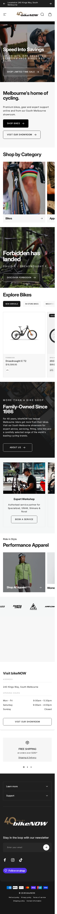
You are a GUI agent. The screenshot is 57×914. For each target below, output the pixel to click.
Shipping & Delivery (27, 757)
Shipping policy (19, 901)
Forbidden (10, 357)
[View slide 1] (24, 767)
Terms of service (39, 897)
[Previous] (4, 3)
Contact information (34, 901)
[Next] (50, 3)
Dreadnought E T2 (16, 361)
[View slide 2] (27, 767)
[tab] (11, 304)
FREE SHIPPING (27, 748)
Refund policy (14, 897)
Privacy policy (26, 897)
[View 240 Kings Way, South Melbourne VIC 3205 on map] (27, 640)
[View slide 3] (31, 767)
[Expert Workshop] (24, 478)
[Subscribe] (46, 847)
